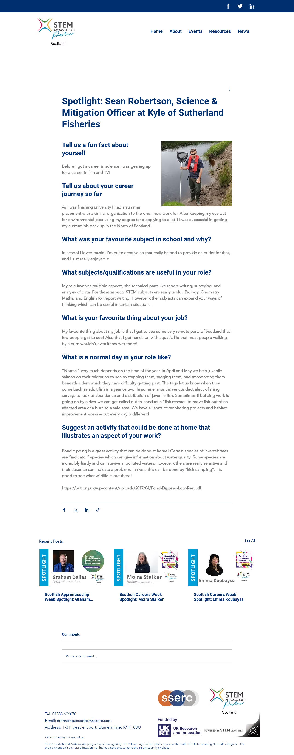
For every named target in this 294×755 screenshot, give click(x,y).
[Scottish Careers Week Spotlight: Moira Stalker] (147, 567)
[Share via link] (98, 510)
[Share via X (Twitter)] (75, 510)
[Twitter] (240, 6)
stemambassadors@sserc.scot (84, 720)
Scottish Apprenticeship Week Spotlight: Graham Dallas (67, 597)
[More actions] (229, 89)
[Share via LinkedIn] (87, 510)
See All (250, 540)
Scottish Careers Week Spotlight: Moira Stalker (141, 597)
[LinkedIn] (252, 6)
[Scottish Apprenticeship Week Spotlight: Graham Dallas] (72, 567)
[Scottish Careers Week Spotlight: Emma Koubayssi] (221, 567)
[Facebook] (228, 6)
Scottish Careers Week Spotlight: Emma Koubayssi (219, 597)
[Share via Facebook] (64, 510)
